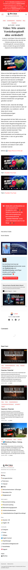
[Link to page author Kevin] (11, 313)
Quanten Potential (7, 370)
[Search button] (26, 14)
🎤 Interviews (5, 481)
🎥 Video (3, 487)
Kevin (18, 25)
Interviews (14, 22)
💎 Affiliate (4, 535)
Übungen (22, 365)
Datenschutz (10, 564)
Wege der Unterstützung (10, 277)
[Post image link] (14, 356)
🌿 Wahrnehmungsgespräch (9, 507)
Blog (24, 20)
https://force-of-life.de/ (15, 151)
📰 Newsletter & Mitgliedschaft (9, 544)
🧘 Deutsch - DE (5, 520)
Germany (20, 439)
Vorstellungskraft (10, 20)
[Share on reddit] (15, 319)
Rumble (7, 173)
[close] (26, 6)
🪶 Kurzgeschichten (6, 478)
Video (4, 20)
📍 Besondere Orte (6, 492)
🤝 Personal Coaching (7, 505)
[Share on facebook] (9, 319)
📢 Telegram (4, 529)
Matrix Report (6, 567)
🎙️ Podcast (4, 484)
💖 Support (4, 549)
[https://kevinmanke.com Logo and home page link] (12, 14)
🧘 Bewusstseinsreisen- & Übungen (11, 489)
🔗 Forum (3, 532)
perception (17, 404)
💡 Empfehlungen (6, 541)
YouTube (13, 173)
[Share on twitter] (12, 319)
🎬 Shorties (4, 556)
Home (2, 553)
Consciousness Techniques (8, 404)
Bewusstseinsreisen (6, 367)
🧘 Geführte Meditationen (8, 510)
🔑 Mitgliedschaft (6, 495)
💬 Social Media (5, 546)
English (3, 406)
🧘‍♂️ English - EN (5, 523)
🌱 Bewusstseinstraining (8, 502)
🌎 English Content (6, 538)
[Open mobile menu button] (2, 14)
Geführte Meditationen (10, 365)
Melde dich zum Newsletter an (15, 206)
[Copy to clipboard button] (19, 319)
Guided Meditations (13, 402)
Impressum (3, 564)
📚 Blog (3, 475)
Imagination (18, 20)
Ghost (24, 566)
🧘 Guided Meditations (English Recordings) (13, 513)
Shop (18, 365)
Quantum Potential (7, 409)
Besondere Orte (8, 439)
